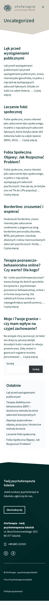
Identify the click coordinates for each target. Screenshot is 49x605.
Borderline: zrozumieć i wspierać (23, 209)
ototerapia (25, 7)
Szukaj (10, 363)
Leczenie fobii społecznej (15, 109)
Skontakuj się (14, 510)
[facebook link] (13, 553)
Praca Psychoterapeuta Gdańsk (18, 579)
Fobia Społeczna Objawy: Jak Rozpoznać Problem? (24, 157)
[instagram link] (6, 553)
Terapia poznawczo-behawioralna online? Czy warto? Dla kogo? (22, 265)
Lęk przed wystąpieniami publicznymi (16, 53)
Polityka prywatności (13, 591)
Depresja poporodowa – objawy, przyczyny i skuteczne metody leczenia (23, 424)
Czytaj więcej (29, 140)
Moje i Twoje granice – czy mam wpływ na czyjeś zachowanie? (22, 323)
